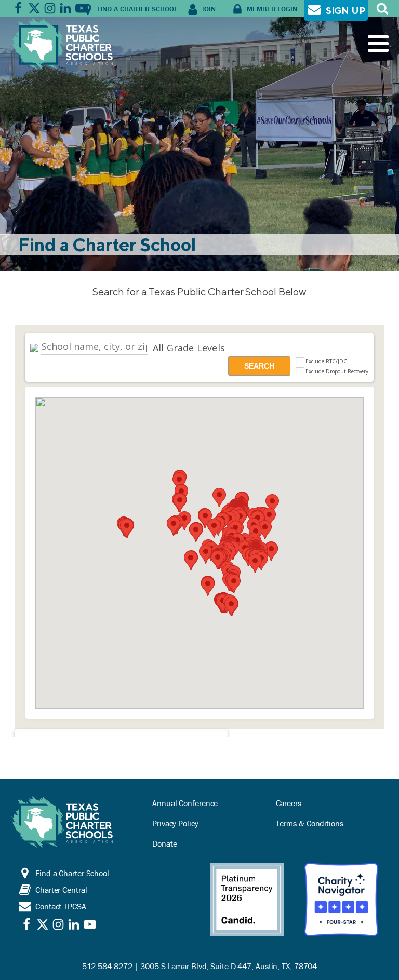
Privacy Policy (175, 823)
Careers (288, 803)
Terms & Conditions (309, 823)
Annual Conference (185, 803)
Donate (164, 843)
